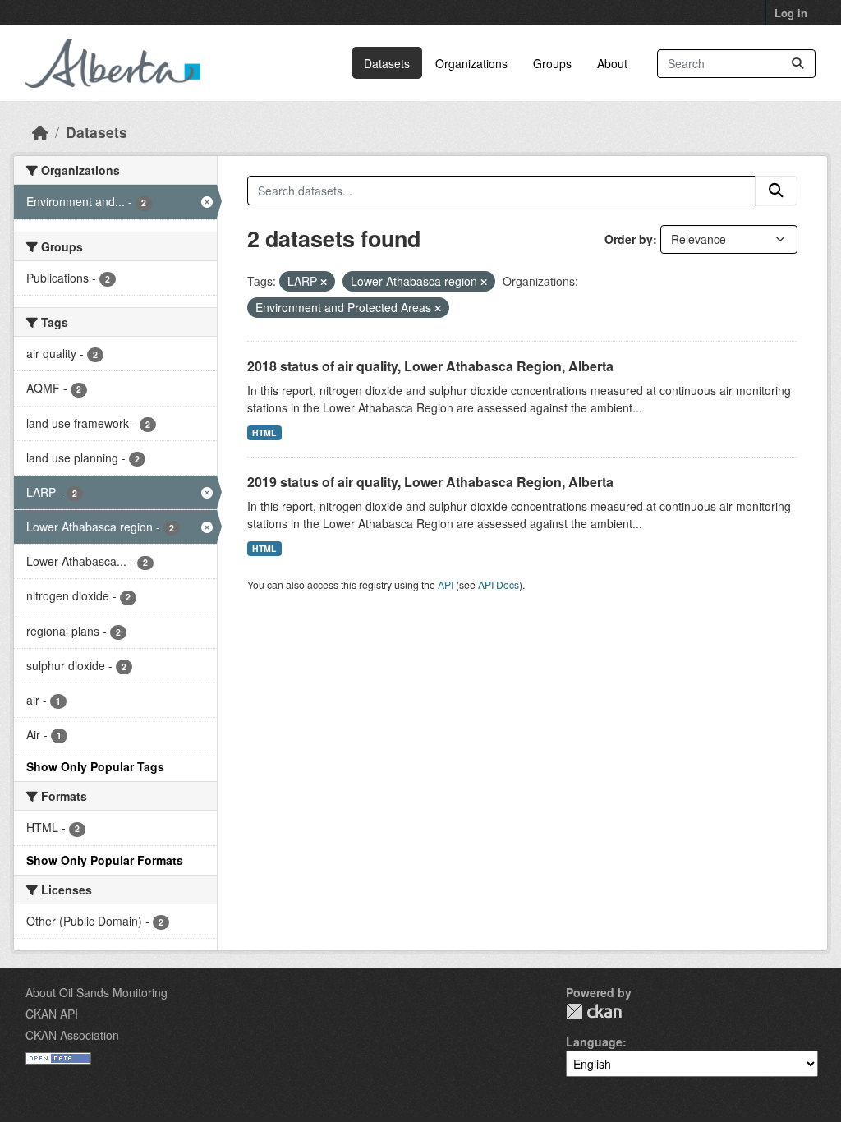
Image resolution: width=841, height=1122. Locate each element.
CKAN (594, 1011)
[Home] (40, 132)
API (445, 584)
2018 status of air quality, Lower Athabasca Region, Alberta (430, 365)
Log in (790, 13)
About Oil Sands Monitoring (96, 992)
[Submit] (797, 63)
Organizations (471, 63)
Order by (628, 239)
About (612, 63)
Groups (552, 63)
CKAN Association (72, 1035)
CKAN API (51, 1013)
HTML (264, 432)
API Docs (498, 584)
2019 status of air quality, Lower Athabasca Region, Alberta (430, 481)
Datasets (387, 63)
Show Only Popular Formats (104, 860)
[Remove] (323, 281)
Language (594, 1041)
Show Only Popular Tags (95, 766)
